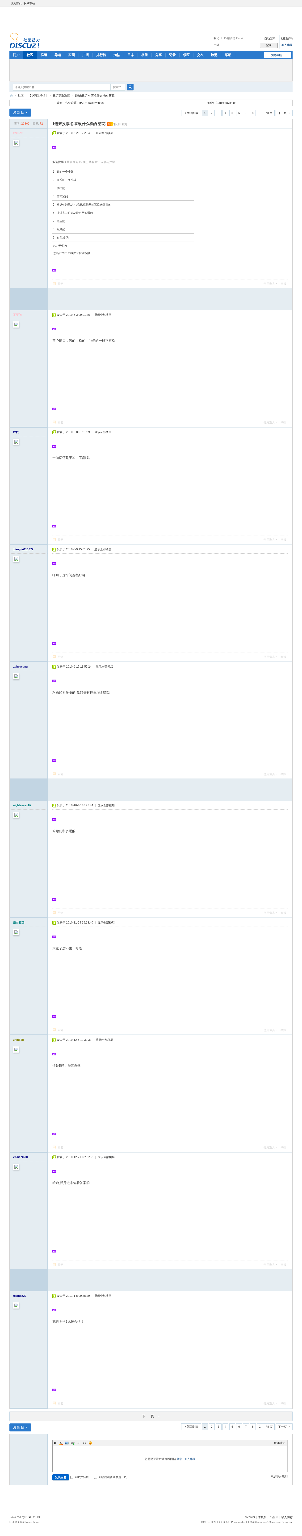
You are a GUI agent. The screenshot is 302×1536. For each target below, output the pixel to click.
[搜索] (130, 87)
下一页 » (151, 1416)
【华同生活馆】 (38, 95)
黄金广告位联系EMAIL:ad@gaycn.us (80, 103)
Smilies (90, 1443)
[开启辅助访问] (291, 3)
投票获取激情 (61, 95)
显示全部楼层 (104, 133)
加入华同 (287, 45)
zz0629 (18, 133)
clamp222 (19, 1295)
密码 (216, 45)
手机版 (262, 1517)
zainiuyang (20, 666)
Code (84, 1443)
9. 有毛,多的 (61, 237)
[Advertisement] (151, 18)
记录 (172, 55)
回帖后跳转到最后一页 (112, 1477)
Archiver (249, 1517)
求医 (186, 55)
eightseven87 (22, 805)
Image (66, 1443)
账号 (216, 38)
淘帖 (116, 55)
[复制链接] (120, 124)
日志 (130, 55)
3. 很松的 (59, 188)
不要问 (17, 314)
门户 (16, 55)
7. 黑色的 (59, 221)
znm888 (18, 1040)
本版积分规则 (279, 1476)
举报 (283, 283)
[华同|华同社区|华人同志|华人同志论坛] (24, 40)
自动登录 (270, 38)
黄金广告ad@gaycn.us (221, 103)
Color (61, 1443)
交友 (200, 55)
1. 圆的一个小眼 (63, 171)
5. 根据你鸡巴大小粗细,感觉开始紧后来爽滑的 (82, 204)
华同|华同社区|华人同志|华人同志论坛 (11, 95)
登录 (179, 1459)
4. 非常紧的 (60, 196)
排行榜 (101, 55)
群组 (44, 55)
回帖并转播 (82, 1477)
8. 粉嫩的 (59, 229)
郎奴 (16, 432)
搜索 (116, 87)
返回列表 (192, 113)
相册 (144, 55)
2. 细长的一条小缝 (64, 180)
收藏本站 (29, 3)
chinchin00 (20, 1157)
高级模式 (279, 1443)
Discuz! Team (32, 1522)
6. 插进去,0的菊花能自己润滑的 (73, 213)
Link (72, 1443)
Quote (78, 1443)
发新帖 (19, 112)
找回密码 (287, 38)
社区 (30, 55)
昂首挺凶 (19, 922)
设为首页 (16, 3)
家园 (71, 55)
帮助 (228, 55)
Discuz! (30, 1517)
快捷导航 (276, 55)
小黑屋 (274, 1517)
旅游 (214, 55)
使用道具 (269, 283)
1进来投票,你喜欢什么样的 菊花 (94, 95)
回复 (60, 283)
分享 (158, 55)
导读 (58, 55)
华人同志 (287, 1517)
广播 (85, 55)
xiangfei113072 (23, 549)
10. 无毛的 (60, 245)
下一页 (282, 113)
